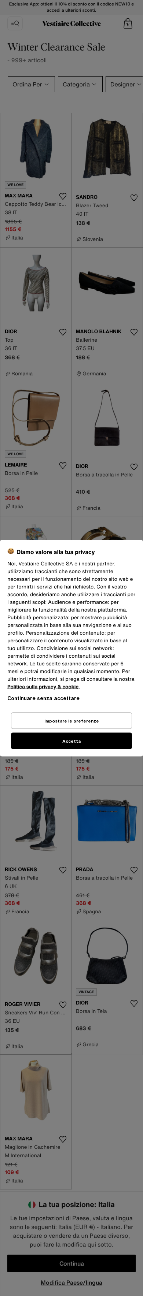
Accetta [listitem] (71, 741)
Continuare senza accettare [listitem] (43, 698)
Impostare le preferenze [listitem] (71, 720)
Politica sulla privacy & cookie (43, 686)
